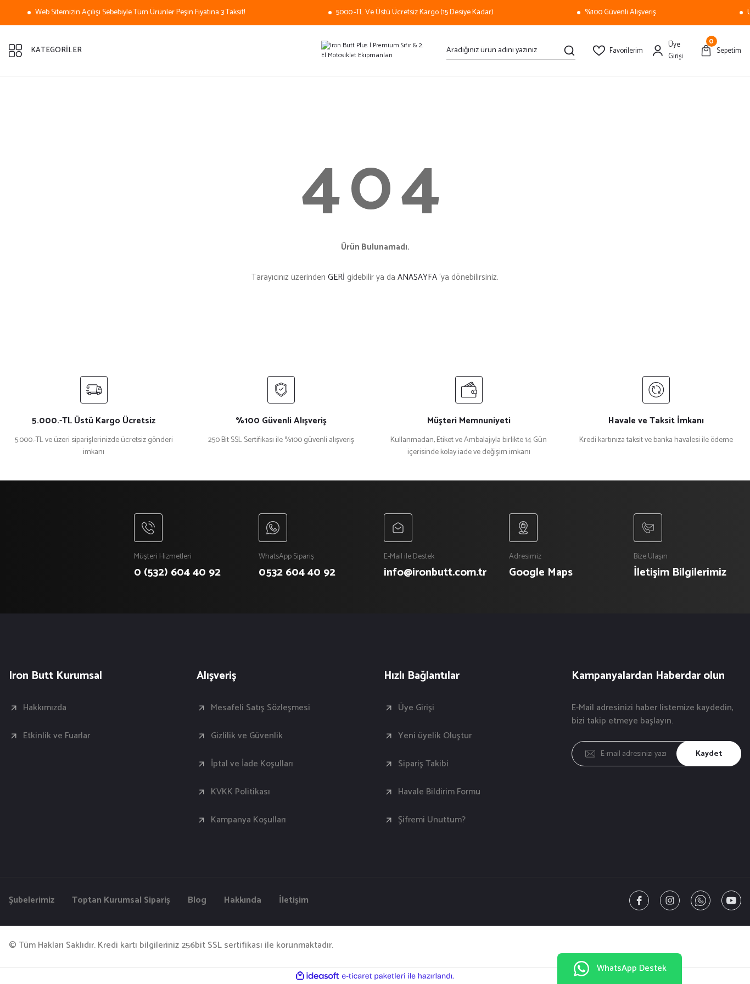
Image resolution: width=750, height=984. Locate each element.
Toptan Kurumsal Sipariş (121, 900)
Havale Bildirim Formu (439, 792)
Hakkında (242, 900)
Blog (197, 900)
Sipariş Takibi (423, 764)
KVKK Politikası (240, 792)
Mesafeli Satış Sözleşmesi (260, 708)
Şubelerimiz (31, 900)
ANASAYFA (417, 277)
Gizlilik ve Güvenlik (247, 736)
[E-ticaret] (374, 976)
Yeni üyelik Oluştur (435, 736)
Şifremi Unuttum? (432, 820)
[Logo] (375, 50)
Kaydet (709, 754)
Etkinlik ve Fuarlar (56, 736)
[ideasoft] (317, 976)
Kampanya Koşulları (248, 820)
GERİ (336, 277)
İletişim (294, 900)
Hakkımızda (44, 708)
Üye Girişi (416, 708)
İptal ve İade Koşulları (252, 764)
